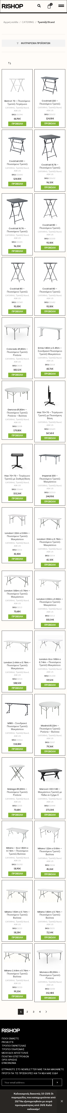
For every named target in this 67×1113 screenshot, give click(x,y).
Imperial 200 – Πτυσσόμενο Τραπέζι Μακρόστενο (50, 478)
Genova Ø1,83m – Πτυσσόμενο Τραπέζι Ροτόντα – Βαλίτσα (17, 412)
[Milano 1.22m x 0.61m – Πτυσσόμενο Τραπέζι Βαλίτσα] (49, 834)
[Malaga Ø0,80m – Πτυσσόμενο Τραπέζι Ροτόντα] (17, 772)
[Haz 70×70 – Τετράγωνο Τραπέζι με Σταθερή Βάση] (17, 459)
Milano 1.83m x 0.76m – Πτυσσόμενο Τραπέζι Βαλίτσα (49, 914)
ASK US (17, 110)
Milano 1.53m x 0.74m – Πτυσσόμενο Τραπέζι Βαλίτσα (17, 914)
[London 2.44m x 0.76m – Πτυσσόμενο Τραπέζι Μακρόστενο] (17, 646)
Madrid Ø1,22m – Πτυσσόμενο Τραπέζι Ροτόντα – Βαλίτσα (50, 728)
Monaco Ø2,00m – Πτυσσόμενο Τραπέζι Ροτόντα (50, 975)
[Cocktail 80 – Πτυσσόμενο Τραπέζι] (49, 208)
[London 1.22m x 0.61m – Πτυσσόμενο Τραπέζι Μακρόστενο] (17, 519)
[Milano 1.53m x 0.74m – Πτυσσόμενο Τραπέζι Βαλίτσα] (17, 895)
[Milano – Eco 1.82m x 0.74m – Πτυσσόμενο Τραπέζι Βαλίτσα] (17, 834)
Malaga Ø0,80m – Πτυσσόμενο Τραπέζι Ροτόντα (17, 792)
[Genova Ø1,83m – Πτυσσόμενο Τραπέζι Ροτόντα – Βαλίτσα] (17, 395)
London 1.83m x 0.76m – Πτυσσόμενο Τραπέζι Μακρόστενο (17, 593)
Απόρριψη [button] (62, 1101)
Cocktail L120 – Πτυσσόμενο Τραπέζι (50, 102)
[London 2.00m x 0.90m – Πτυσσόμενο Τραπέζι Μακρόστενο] (49, 584)
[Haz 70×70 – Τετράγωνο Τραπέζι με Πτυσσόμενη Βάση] (49, 396)
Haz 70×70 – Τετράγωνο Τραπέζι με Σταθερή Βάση (17, 477)
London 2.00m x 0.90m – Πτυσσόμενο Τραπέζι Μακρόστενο (50, 602)
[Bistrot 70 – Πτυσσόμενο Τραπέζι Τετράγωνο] (17, 84)
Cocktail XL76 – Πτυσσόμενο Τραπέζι (50, 166)
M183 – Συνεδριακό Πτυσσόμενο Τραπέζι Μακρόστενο (17, 726)
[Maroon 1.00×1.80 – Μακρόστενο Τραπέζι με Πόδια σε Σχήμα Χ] (49, 772)
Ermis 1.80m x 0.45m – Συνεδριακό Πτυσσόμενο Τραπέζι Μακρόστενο (50, 351)
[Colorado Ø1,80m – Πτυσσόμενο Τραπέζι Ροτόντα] (17, 332)
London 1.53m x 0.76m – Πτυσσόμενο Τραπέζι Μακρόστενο (50, 542)
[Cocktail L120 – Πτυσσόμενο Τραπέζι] (49, 84)
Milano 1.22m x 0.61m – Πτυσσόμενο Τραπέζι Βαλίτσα (50, 851)
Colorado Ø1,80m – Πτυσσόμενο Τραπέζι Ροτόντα (17, 352)
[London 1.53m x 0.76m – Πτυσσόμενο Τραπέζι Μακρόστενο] (49, 522)
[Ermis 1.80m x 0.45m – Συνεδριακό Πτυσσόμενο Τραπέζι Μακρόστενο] (49, 332)
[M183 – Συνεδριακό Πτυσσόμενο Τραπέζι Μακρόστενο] (17, 708)
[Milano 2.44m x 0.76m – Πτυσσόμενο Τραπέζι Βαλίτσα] (17, 956)
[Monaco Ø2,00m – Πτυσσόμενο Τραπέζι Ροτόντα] (49, 957)
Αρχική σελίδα (10, 22)
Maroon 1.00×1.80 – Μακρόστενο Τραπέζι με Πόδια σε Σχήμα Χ (50, 792)
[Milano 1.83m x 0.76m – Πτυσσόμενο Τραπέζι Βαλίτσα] (49, 895)
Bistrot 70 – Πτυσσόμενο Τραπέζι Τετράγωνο (17, 103)
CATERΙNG (28, 22)
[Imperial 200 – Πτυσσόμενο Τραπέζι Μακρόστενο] (49, 459)
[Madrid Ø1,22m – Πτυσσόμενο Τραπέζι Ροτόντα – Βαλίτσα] (49, 709)
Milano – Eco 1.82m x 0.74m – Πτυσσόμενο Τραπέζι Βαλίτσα (17, 850)
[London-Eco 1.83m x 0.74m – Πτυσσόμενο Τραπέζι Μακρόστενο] (49, 644)
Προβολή (17, 123)
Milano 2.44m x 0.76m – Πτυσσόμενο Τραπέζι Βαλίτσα (17, 973)
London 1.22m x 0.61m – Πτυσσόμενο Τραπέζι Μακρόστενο (17, 536)
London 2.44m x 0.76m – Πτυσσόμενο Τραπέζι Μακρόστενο (17, 665)
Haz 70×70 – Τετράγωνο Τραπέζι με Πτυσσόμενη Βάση (50, 415)
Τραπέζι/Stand (22, 107)
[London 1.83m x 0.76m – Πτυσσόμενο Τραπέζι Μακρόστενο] (17, 580)
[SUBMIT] (57, 1082)
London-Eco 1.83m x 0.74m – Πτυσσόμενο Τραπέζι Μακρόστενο (50, 662)
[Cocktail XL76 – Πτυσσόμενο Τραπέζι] (49, 147)
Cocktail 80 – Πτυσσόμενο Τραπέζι (50, 227)
